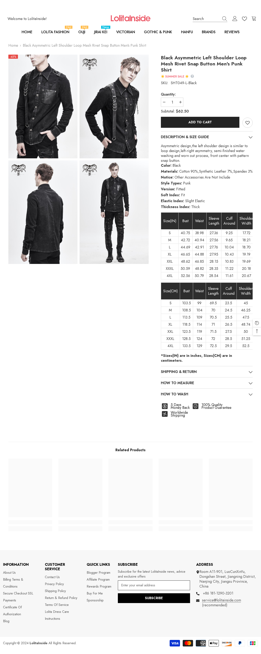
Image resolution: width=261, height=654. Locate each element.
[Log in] (234, 18)
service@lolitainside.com (221, 600)
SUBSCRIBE (154, 598)
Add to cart (199, 122)
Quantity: (168, 94)
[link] (30, 522)
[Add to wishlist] (247, 123)
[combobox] (206, 18)
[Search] (210, 18)
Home (13, 45)
